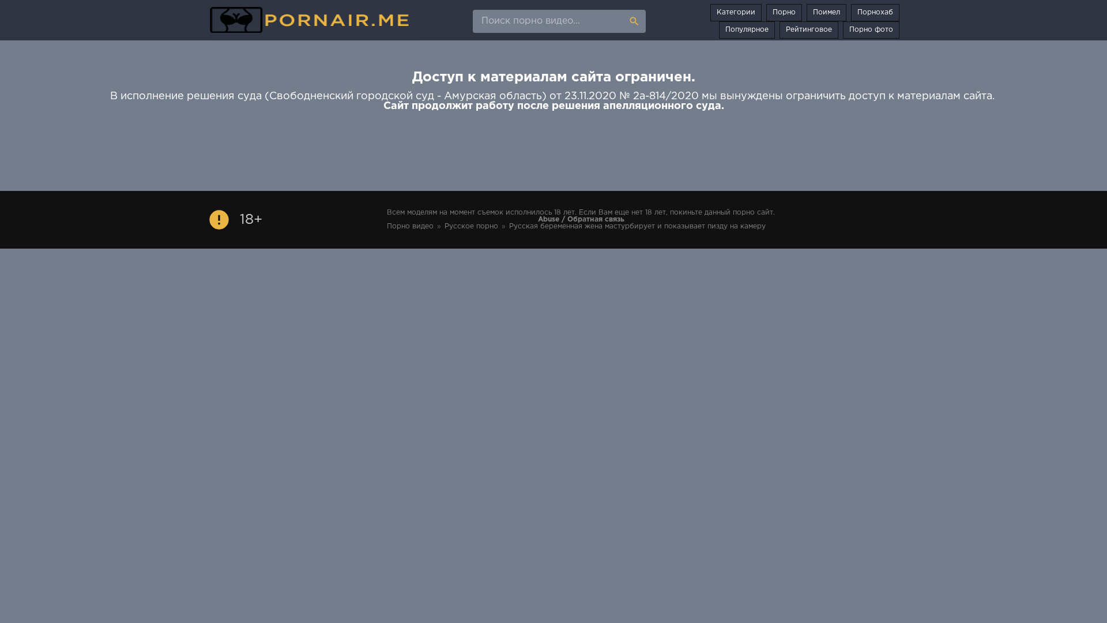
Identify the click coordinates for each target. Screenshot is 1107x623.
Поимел (826, 12)
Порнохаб (875, 12)
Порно (784, 12)
